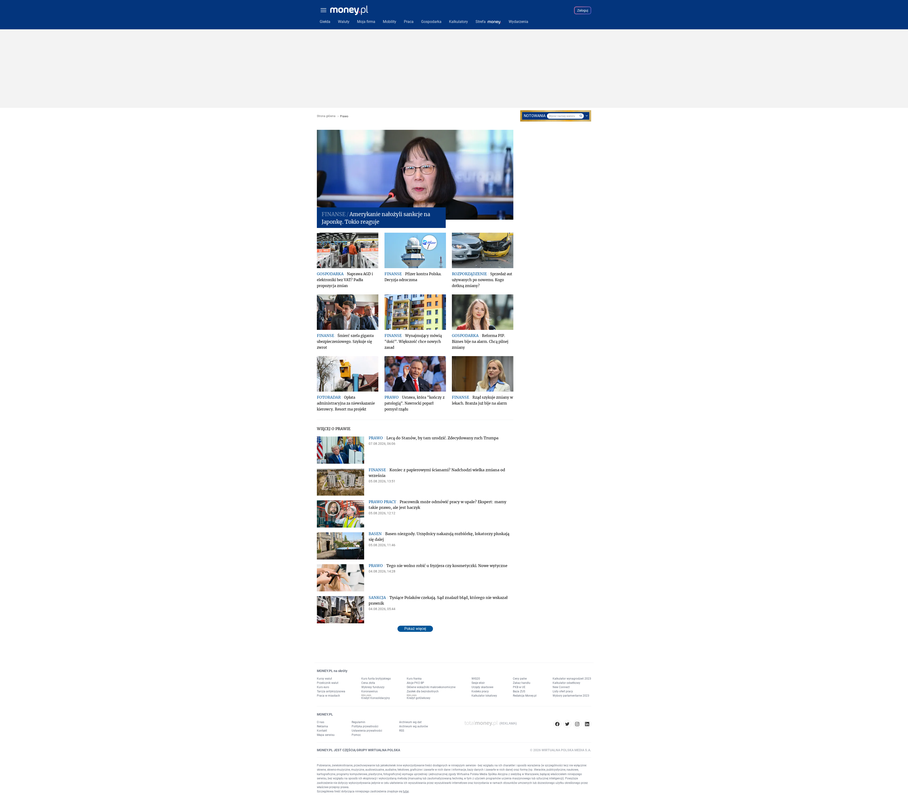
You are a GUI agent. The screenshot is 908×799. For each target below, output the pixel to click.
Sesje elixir (478, 683)
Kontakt (322, 730)
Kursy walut (324, 678)
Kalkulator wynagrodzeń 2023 (572, 678)
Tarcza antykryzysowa (331, 691)
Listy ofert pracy (563, 691)
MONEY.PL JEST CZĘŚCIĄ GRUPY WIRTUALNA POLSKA (358, 750)
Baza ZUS (519, 691)
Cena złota (368, 683)
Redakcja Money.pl (525, 695)
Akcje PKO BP (415, 683)
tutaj (406, 791)
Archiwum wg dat (410, 722)
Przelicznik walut (327, 683)
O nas (320, 722)
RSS (401, 730)
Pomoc (356, 735)
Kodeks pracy (480, 691)
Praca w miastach (328, 695)
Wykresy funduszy (372, 687)
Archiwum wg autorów (413, 726)
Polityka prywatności (365, 726)
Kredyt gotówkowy (418, 698)
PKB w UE (519, 687)
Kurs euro (323, 687)
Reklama (322, 726)
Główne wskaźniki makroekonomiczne (431, 687)
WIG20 (475, 678)
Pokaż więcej (415, 628)
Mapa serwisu (326, 735)
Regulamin (358, 722)
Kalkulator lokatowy (484, 695)
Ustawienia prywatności (367, 730)
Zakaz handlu (521, 683)
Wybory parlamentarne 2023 (571, 695)
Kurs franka (414, 678)
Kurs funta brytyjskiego (376, 678)
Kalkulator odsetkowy (566, 683)
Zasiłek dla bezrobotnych (423, 691)
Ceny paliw (520, 678)
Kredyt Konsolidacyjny (375, 698)
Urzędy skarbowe (482, 687)
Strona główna (326, 116)
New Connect (561, 687)
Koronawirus (369, 691)
